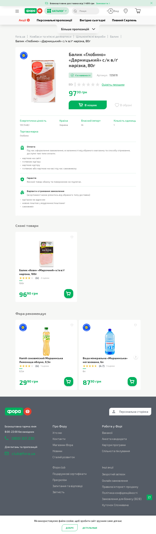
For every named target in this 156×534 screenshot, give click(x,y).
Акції (22, 20)
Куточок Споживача (115, 505)
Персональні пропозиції (54, 20)
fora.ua (20, 36)
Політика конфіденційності (120, 492)
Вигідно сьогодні (92, 20)
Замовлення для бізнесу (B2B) (122, 499)
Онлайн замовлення (115, 480)
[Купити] (68, 293)
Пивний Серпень (124, 20)
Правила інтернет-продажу (120, 486)
